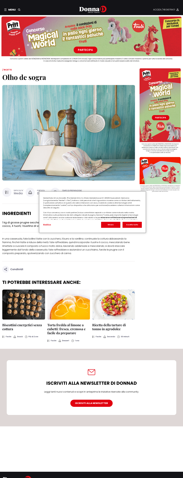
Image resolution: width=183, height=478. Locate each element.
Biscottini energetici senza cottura (22, 327)
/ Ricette (7, 69)
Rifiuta (111, 225)
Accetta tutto (132, 225)
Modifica (47, 224)
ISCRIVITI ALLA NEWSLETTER (91, 403)
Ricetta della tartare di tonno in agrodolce (109, 327)
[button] (10, 9)
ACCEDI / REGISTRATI (164, 9)
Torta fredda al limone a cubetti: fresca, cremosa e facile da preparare (66, 329)
